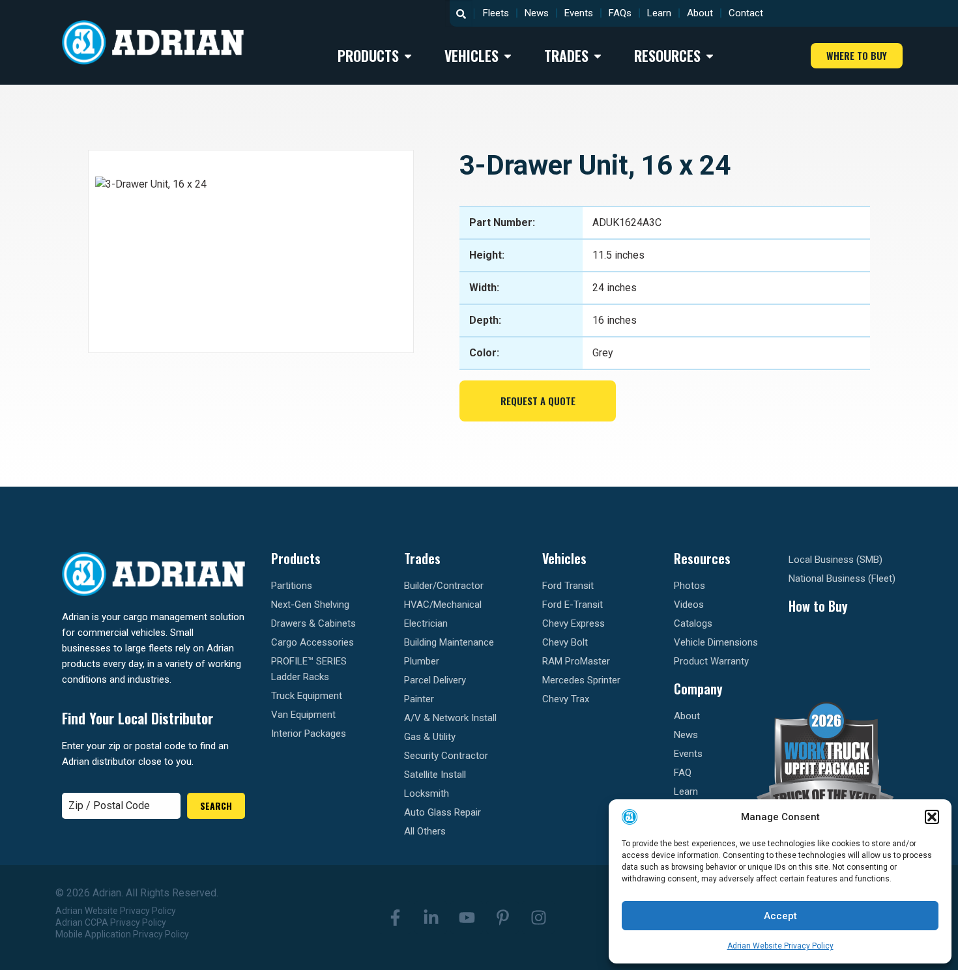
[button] (931, 816)
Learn (659, 13)
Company (698, 688)
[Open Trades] (597, 55)
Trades (422, 558)
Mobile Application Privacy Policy (122, 934)
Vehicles (564, 558)
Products (296, 558)
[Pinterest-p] (502, 917)
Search (216, 805)
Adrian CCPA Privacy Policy (110, 922)
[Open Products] (408, 55)
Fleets (496, 13)
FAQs (620, 13)
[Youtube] (466, 917)
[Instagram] (538, 917)
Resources (702, 558)
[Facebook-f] (395, 917)
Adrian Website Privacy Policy (780, 945)
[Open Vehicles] (508, 55)
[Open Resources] (710, 55)
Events (578, 13)
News (537, 13)
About (700, 13)
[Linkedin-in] (430, 917)
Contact (746, 13)
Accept (780, 916)
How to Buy (818, 606)
